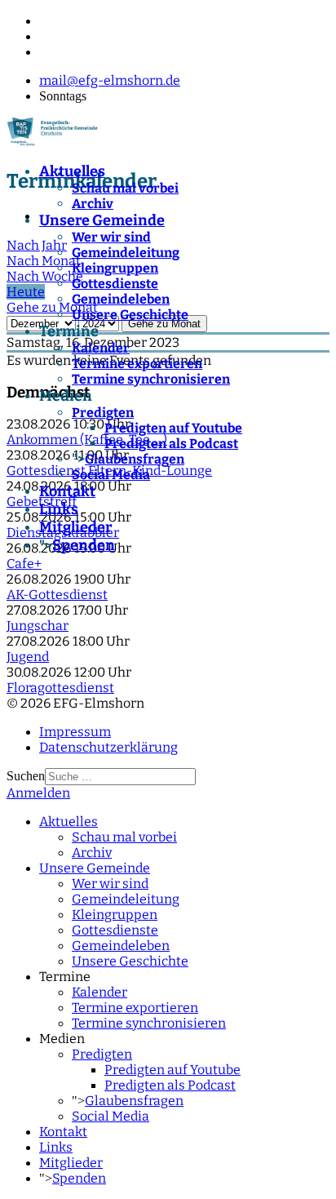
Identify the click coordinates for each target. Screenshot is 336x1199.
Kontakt (67, 491)
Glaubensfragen (134, 459)
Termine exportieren (137, 363)
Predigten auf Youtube (173, 428)
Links (58, 509)
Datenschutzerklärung (108, 747)
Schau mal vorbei (125, 188)
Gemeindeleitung (125, 252)
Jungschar (38, 625)
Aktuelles (72, 171)
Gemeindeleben (121, 299)
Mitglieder (75, 527)
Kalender (101, 348)
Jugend (28, 656)
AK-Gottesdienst (57, 594)
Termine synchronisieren (151, 379)
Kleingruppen (115, 268)
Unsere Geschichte (130, 314)
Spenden (83, 545)
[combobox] (120, 776)
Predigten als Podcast (171, 443)
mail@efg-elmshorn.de (109, 80)
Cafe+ (24, 563)
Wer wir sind (111, 237)
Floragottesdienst (60, 687)
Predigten (103, 412)
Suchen (26, 776)
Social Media (111, 474)
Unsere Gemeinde (102, 220)
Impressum (75, 731)
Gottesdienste (115, 283)
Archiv (92, 203)
